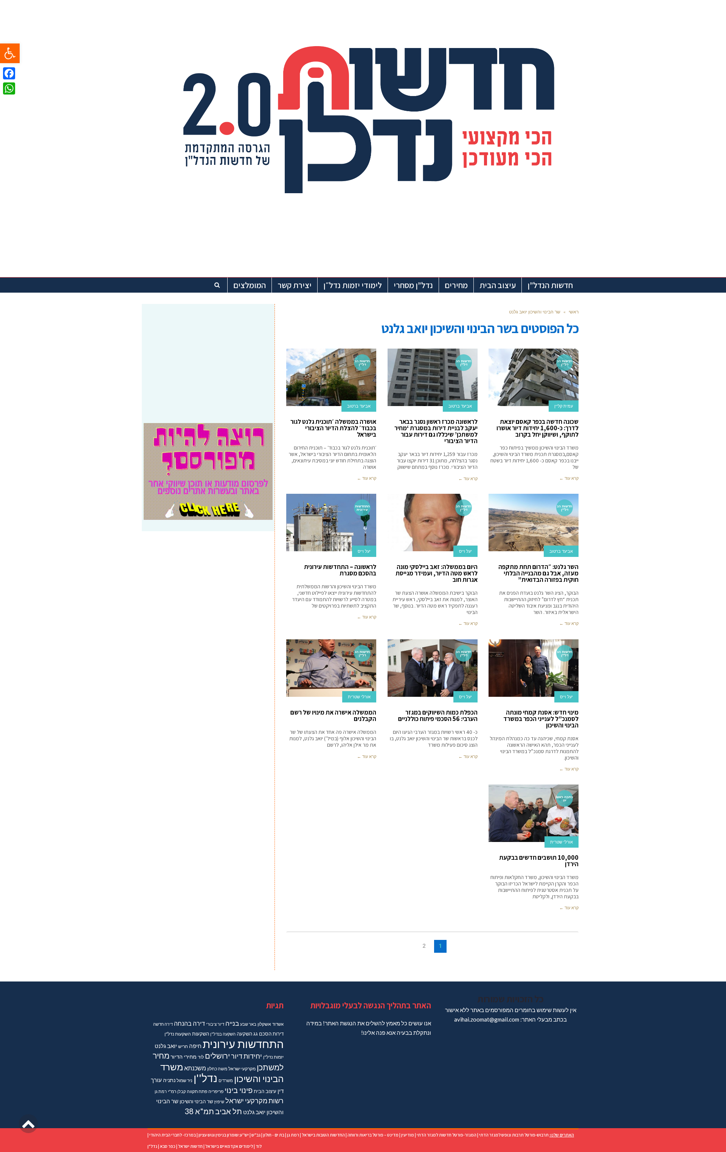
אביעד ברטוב (460, 406)
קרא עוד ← (569, 478)
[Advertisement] (208, 359)
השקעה (244, 1034)
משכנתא (195, 1067)
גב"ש (256, 1135)
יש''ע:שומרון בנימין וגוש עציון (224, 1135)
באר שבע (248, 1024)
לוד (201, 1056)
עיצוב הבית (265, 1091)
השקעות (200, 1034)
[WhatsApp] (9, 88)
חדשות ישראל (190, 1146)
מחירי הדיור (184, 1056)
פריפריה (215, 1091)
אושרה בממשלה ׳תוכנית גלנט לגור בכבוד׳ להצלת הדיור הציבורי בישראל (333, 428)
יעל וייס (465, 551)
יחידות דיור (246, 1056)
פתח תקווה (197, 1091)
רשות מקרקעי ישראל (254, 1100)
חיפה (195, 1046)
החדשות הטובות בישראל (323, 1135)
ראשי (574, 312)
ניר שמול (184, 1080)
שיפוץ (219, 1101)
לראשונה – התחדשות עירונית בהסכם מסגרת (340, 570)
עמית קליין (563, 406)
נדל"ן (152, 1146)
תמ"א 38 (199, 1111)
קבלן (181, 1091)
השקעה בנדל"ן (223, 1033)
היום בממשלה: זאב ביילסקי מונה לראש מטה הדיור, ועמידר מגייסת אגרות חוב (437, 573)
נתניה (169, 1080)
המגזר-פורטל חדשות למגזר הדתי (446, 1135)
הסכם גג (262, 1034)
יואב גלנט (166, 1046)
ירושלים (217, 1055)
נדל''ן (205, 1078)
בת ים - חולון (273, 1135)
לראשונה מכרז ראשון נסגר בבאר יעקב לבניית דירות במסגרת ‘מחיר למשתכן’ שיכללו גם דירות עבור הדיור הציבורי (436, 431)
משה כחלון (217, 1068)
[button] (10, 53)
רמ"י (172, 1091)
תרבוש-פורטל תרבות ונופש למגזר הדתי (514, 1135)
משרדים (226, 1080)
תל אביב (228, 1111)
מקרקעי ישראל (242, 1068)
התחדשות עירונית (243, 1043)
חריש (183, 1046)
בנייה (232, 1023)
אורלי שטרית (359, 696)
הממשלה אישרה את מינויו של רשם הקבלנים (333, 715)
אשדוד (278, 1024)
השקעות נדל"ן (177, 1033)
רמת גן (161, 1091)
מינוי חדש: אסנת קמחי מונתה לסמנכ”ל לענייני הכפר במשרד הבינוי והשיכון (541, 718)
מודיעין (407, 1135)
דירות (278, 1034)
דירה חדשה (163, 1024)
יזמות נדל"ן (273, 1056)
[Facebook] (9, 73)
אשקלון (264, 1024)
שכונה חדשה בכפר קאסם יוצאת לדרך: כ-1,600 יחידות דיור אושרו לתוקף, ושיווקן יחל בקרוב (537, 428)
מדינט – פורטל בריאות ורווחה (373, 1135)
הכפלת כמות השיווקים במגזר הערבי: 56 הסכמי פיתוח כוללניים (438, 715)
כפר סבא (167, 1146)
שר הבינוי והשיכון (196, 1101)
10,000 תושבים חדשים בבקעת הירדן (539, 860)
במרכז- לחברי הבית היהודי (172, 1135)
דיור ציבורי (215, 1024)
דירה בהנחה (189, 1023)
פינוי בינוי (239, 1090)
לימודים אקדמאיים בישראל (229, 1146)
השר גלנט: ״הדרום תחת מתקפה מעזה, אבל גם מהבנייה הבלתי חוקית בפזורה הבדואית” (538, 573)
